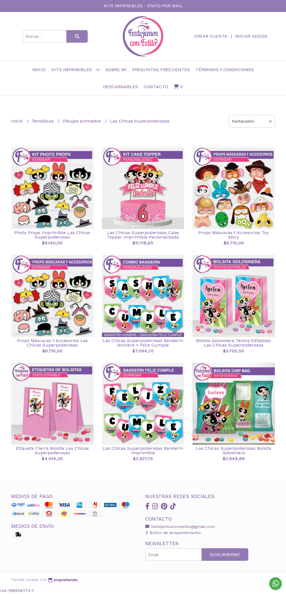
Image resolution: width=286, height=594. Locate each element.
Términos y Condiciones (225, 69)
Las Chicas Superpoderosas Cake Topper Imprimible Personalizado (143, 235)
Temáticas (43, 121)
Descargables (120, 86)
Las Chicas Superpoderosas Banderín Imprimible (143, 450)
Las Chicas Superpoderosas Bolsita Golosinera (233, 450)
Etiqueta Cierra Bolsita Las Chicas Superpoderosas (52, 450)
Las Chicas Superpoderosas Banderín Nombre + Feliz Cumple (143, 343)
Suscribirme (225, 554)
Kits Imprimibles (72, 69)
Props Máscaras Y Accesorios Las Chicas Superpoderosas (52, 343)
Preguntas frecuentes (161, 69)
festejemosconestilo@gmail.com (182, 526)
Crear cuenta (210, 36)
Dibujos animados (82, 121)
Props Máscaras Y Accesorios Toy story (233, 235)
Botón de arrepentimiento (174, 532)
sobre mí (116, 69)
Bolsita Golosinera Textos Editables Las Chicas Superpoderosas (233, 343)
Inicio (39, 69)
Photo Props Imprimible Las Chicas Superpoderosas (52, 235)
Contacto (156, 86)
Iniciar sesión (251, 36)
